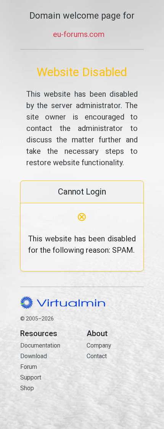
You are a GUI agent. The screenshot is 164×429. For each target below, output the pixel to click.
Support (30, 377)
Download (33, 356)
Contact (115, 378)
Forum (28, 366)
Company (99, 345)
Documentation (40, 345)
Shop (27, 388)
